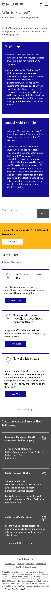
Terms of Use (41, 563)
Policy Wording (22, 586)
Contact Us (30, 563)
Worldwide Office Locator (20, 543)
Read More (16, 300)
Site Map (19, 567)
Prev (43, 213)
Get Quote (12, 241)
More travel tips (25, 409)
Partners (21, 563)
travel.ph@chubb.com (23, 490)
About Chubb (10, 563)
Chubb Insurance (31, 567)
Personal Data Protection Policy (17, 589)
